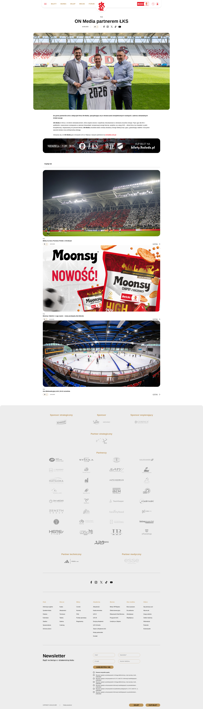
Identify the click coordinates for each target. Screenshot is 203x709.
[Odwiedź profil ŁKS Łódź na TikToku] (106, 582)
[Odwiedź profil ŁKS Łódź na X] (101, 582)
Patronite (146, 625)
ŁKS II (95, 614)
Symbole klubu (47, 610)
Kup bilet (153, 705)
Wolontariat (146, 621)
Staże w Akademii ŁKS (99, 628)
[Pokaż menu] (45, 4)
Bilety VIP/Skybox (115, 606)
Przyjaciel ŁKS (114, 617)
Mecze (82, 4)
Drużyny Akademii (98, 621)
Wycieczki (146, 610)
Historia (45, 614)
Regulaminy (79, 621)
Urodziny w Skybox (115, 621)
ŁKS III (95, 617)
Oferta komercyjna (115, 610)
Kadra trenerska (97, 610)
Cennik (78, 606)
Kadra (61, 606)
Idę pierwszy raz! (148, 606)
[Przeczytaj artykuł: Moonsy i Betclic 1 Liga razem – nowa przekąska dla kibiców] (101, 278)
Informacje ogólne (48, 606)
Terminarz (62, 614)
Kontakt (95, 636)
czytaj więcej (98, 676)
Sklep (72, 4)
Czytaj (155, 244)
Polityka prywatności (67, 705)
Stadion (45, 621)
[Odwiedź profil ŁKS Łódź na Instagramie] (96, 582)
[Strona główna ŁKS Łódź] (101, 6)
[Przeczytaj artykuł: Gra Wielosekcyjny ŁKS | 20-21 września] (101, 353)
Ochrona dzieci (47, 628)
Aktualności (63, 610)
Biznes (63, 4)
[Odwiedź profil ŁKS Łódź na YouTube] (111, 582)
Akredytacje (130, 614)
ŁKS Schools (96, 625)
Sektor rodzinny (147, 617)
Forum (92, 4)
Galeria (62, 621)
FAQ (77, 614)
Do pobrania (130, 610)
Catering (62, 625)
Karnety (78, 610)
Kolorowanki (147, 628)
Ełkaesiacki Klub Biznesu (117, 614)
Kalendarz (46, 617)
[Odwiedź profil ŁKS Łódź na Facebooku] (91, 582)
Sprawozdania (47, 625)
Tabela (61, 617)
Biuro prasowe (131, 606)
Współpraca (130, 617)
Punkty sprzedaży (81, 617)
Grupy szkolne (147, 614)
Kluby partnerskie (98, 632)
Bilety (54, 4)
